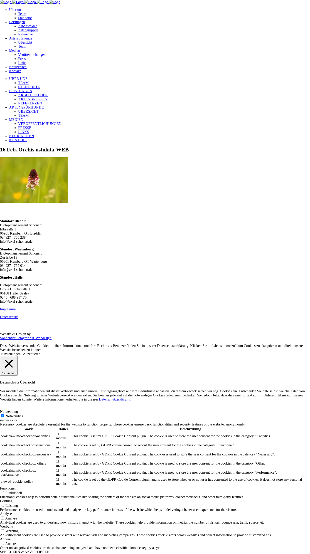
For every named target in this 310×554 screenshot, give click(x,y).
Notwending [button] (9, 411)
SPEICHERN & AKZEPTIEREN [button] (25, 552)
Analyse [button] (6, 514)
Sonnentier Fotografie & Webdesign (26, 338)
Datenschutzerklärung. (115, 399)
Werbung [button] (6, 526)
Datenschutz (9, 317)
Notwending (14, 416)
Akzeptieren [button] (31, 354)
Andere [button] (5, 539)
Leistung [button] (6, 501)
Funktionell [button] (8, 488)
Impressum (8, 309)
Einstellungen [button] (11, 354)
